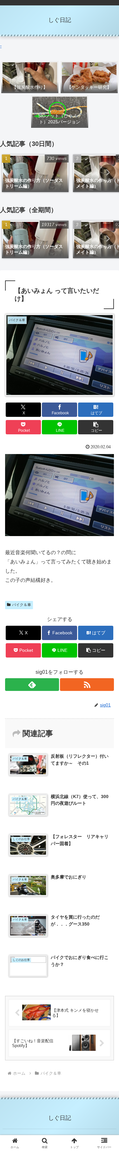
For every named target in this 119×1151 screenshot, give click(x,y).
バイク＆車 (21, 605)
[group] (35, 173)
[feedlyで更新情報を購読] (32, 684)
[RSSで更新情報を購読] (87, 684)
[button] (108, 172)
